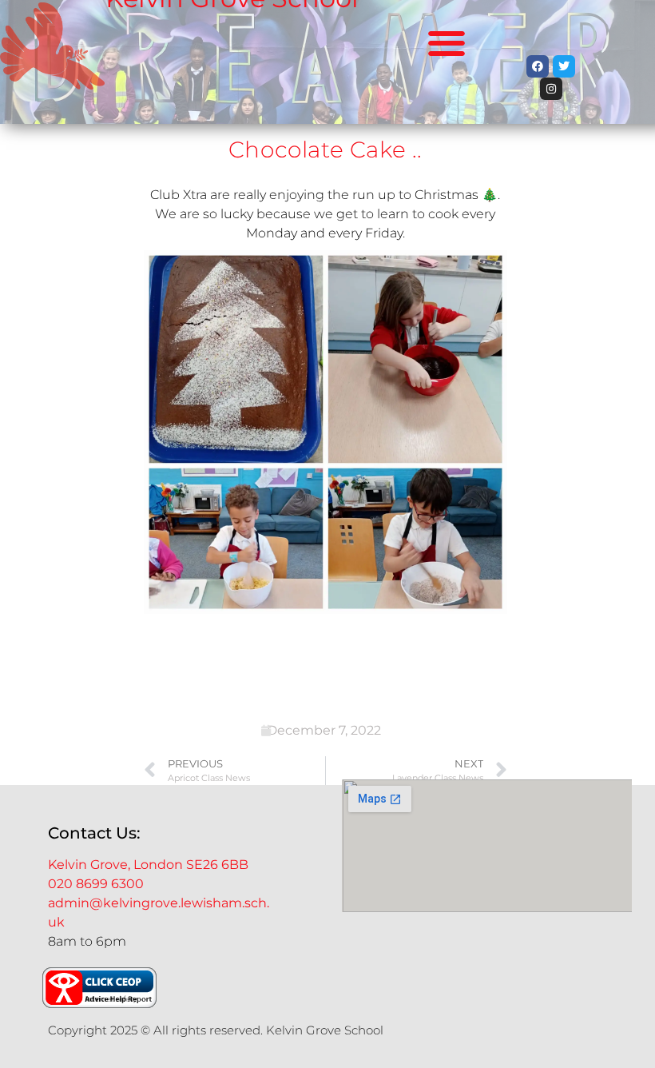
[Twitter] (564, 66)
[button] (447, 43)
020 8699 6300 (96, 883)
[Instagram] (551, 89)
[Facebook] (537, 66)
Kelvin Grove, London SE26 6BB (148, 864)
